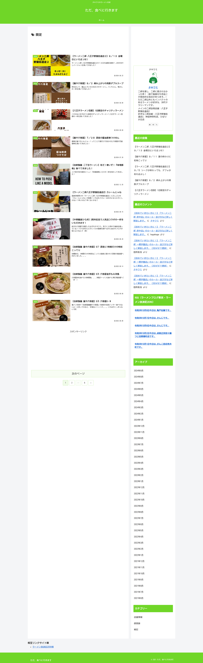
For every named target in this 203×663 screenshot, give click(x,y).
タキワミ (153, 87)
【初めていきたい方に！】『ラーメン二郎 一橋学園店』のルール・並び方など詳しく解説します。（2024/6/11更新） (153, 244)
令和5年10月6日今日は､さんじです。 (152, 325)
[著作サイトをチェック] (149, 124)
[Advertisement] (78, 44)
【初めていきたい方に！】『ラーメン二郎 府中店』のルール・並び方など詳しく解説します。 (153, 217)
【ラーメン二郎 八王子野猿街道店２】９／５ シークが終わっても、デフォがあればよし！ (152, 170)
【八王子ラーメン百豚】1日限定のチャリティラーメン (152, 192)
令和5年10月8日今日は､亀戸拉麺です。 (153, 310)
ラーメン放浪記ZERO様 (43, 647)
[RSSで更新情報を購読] (156, 124)
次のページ (78, 373)
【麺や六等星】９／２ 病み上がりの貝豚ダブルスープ (152, 182)
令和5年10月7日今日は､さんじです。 (152, 318)
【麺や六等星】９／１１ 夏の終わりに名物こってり (152, 158)
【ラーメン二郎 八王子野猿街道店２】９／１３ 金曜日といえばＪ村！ (152, 148)
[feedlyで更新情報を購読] (153, 124)
